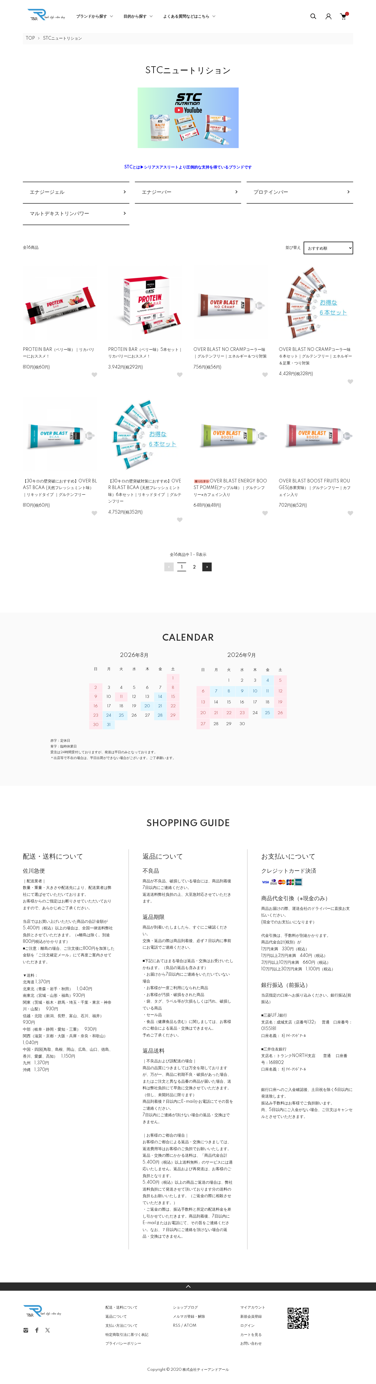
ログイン (247, 1326)
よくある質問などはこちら (186, 16)
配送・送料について (121, 1307)
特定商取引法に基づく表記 (126, 1335)
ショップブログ (185, 1307)
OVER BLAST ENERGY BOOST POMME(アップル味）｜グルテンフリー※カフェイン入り (230, 488)
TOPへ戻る (188, 1286)
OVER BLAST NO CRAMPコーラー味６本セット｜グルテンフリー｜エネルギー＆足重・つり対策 (315, 356)
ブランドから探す (91, 16)
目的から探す (135, 16)
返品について (116, 1317)
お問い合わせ (251, 1343)
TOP (30, 38)
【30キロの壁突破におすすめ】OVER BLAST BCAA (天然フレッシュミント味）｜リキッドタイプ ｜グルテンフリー (60, 488)
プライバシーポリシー (123, 1343)
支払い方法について (121, 1326)
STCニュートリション (62, 38)
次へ (207, 567)
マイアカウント (252, 1307)
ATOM (190, 1326)
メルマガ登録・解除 (189, 1317)
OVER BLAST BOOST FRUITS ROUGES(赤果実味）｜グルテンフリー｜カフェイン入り (315, 488)
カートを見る (251, 1335)
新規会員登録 (251, 1317)
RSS (176, 1326)
